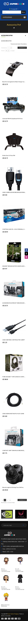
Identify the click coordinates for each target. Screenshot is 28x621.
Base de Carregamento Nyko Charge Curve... (14, 81)
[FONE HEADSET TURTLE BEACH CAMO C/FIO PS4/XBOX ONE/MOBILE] (14, 363)
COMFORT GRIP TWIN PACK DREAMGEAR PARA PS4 (14, 450)
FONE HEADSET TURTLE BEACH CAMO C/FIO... (14, 376)
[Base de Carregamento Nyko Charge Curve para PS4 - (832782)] (14, 68)
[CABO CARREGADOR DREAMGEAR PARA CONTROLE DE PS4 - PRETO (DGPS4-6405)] (14, 178)
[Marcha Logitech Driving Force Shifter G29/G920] (14, 473)
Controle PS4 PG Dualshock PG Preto (12, 118)
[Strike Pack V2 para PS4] (14, 141)
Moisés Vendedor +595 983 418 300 (19, 588)
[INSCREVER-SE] (23, 525)
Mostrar (3, 50)
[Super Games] (14, 3)
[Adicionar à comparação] (7, 87)
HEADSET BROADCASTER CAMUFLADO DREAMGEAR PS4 (14, 266)
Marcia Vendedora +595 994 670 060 (5, 570)
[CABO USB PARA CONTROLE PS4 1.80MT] (14, 326)
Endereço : (5, 541)
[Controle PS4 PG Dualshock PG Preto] (14, 105)
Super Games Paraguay (13, 613)
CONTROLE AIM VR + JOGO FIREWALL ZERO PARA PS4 (14, 229)
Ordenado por (4, 47)
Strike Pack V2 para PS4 (8, 155)
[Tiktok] (26, 253)
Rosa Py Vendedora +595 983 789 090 (5, 588)
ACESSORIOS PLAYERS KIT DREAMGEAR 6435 (14, 303)
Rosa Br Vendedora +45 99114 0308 (19, 570)
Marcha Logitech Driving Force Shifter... (13, 487)
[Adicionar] (3, 87)
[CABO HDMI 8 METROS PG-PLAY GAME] (14, 400)
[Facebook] (26, 250)
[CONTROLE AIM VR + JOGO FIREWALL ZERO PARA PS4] (14, 215)
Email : (4, 546)
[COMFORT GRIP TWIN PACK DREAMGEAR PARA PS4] (14, 437)
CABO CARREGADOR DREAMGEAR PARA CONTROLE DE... (14, 192)
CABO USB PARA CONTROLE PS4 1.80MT (13, 340)
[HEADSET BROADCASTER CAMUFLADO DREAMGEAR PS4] (14, 252)
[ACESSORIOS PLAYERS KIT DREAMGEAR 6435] (14, 289)
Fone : (4, 549)
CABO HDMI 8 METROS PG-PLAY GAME (13, 413)
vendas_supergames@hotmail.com (15, 546)
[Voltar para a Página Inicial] (14, 28)
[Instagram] (26, 257)
